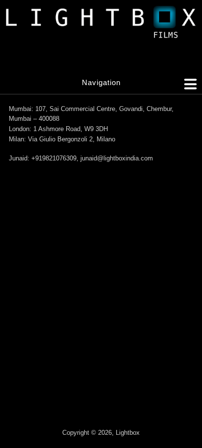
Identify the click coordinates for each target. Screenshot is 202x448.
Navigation (101, 82)
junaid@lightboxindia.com (116, 158)
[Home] (101, 24)
